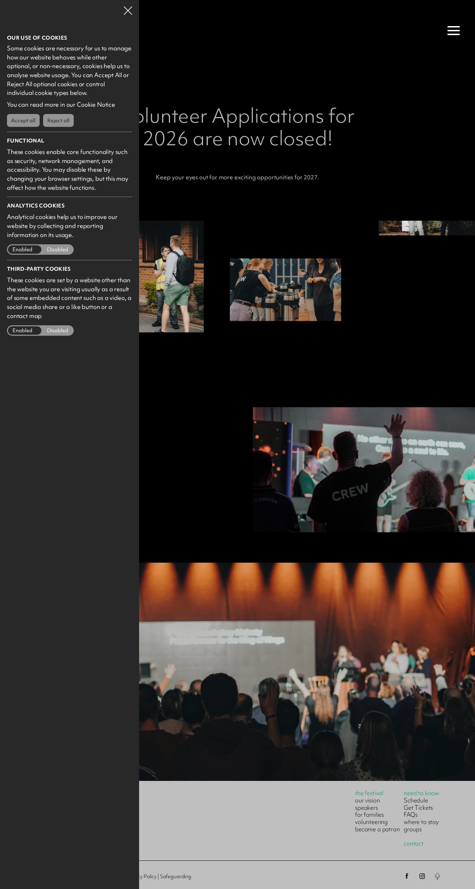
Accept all (23, 120)
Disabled (57, 249)
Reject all (58, 120)
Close (128, 8)
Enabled (22, 249)
